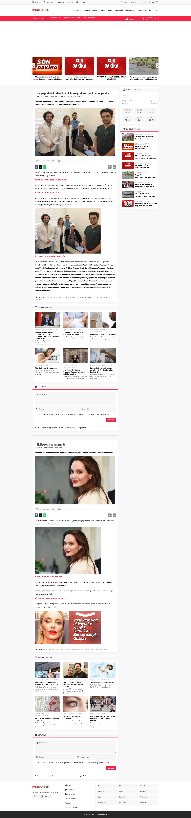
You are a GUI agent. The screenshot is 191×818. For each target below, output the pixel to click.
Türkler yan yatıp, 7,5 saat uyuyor (102, 682)
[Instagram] (149, 2)
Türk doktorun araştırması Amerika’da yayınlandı (73, 333)
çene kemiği (80, 297)
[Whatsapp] (157, 2)
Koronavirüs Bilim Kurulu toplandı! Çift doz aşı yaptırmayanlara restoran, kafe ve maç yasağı (47, 335)
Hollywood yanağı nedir (91, 649)
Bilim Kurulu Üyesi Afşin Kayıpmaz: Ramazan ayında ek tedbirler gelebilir (74, 372)
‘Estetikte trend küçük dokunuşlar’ (71, 717)
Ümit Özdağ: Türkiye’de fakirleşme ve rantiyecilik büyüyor (143, 78)
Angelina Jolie (46, 649)
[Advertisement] (95, 37)
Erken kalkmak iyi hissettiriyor (46, 368)
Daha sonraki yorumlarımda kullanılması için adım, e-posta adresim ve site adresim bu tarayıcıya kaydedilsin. (73, 414)
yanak (107, 649)
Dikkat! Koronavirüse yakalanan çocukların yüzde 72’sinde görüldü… (102, 718)
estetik (62, 649)
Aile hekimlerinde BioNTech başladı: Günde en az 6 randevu (46, 683)
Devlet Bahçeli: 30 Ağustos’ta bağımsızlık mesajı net (146, 204)
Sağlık (45, 96)
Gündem (37, 330)
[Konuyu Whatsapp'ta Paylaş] (44, 167)
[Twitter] (145, 2)
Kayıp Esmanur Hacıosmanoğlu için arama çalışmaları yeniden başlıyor (111, 78)
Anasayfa (39, 96)
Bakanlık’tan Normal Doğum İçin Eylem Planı (47, 719)
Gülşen (66, 649)
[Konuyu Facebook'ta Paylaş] (36, 167)
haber (101, 297)
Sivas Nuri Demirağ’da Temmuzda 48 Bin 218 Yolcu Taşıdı (145, 196)
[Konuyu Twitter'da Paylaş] (40, 167)
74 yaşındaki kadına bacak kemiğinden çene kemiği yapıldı (59, 297)
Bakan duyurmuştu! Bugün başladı (103, 334)
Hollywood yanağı (78, 649)
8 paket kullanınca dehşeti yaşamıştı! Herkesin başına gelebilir (73, 684)
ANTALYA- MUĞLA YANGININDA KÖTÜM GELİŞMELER (79, 78)
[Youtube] (153, 2)
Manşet (98, 330)
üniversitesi (38, 299)
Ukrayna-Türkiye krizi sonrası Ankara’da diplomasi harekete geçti (71, 18)
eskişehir (96, 297)
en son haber (88, 297)
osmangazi (106, 297)
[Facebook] (141, 2)
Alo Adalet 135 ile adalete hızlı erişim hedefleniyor (144, 138)
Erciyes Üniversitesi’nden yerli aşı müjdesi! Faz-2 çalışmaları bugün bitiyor (101, 370)
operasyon (101, 649)
